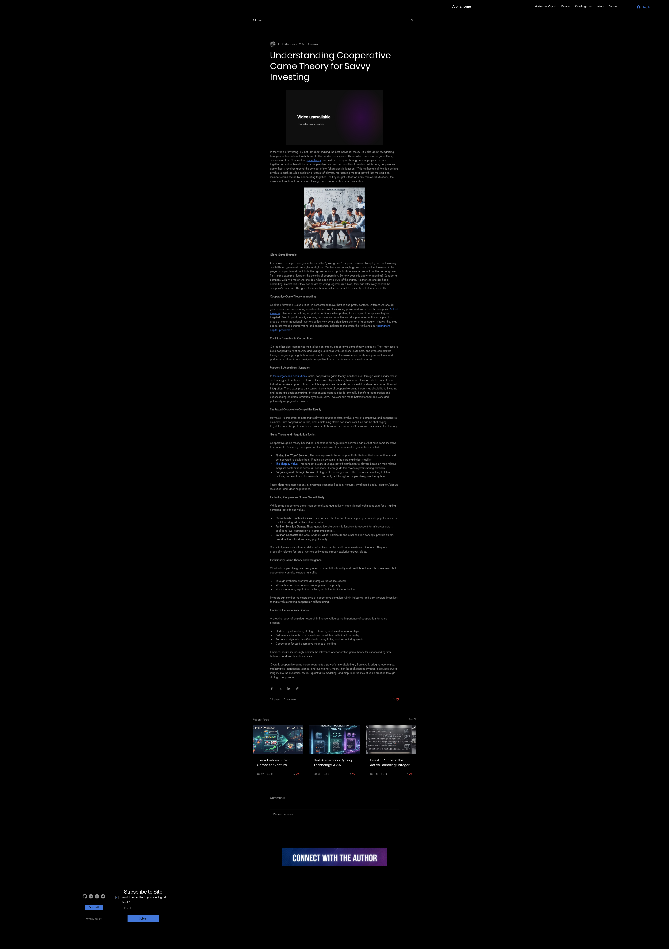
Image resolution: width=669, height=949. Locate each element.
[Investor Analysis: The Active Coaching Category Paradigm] (391, 739)
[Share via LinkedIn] (288, 688)
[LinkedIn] (91, 896)
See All (412, 719)
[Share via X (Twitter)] (280, 688)
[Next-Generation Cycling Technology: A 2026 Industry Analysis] (334, 739)
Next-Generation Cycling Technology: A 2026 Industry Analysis (333, 762)
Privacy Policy (94, 919)
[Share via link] (297, 688)
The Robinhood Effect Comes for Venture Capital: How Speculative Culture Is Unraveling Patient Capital (276, 762)
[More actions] (397, 44)
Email (125, 902)
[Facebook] (97, 896)
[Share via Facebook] (271, 688)
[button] (565, 6)
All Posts (257, 20)
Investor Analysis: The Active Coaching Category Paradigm (390, 762)
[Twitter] (103, 896)
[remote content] (334, 118)
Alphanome (461, 6)
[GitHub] (85, 896)
